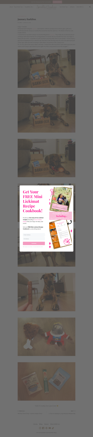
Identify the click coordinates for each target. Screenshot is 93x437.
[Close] (71, 187)
